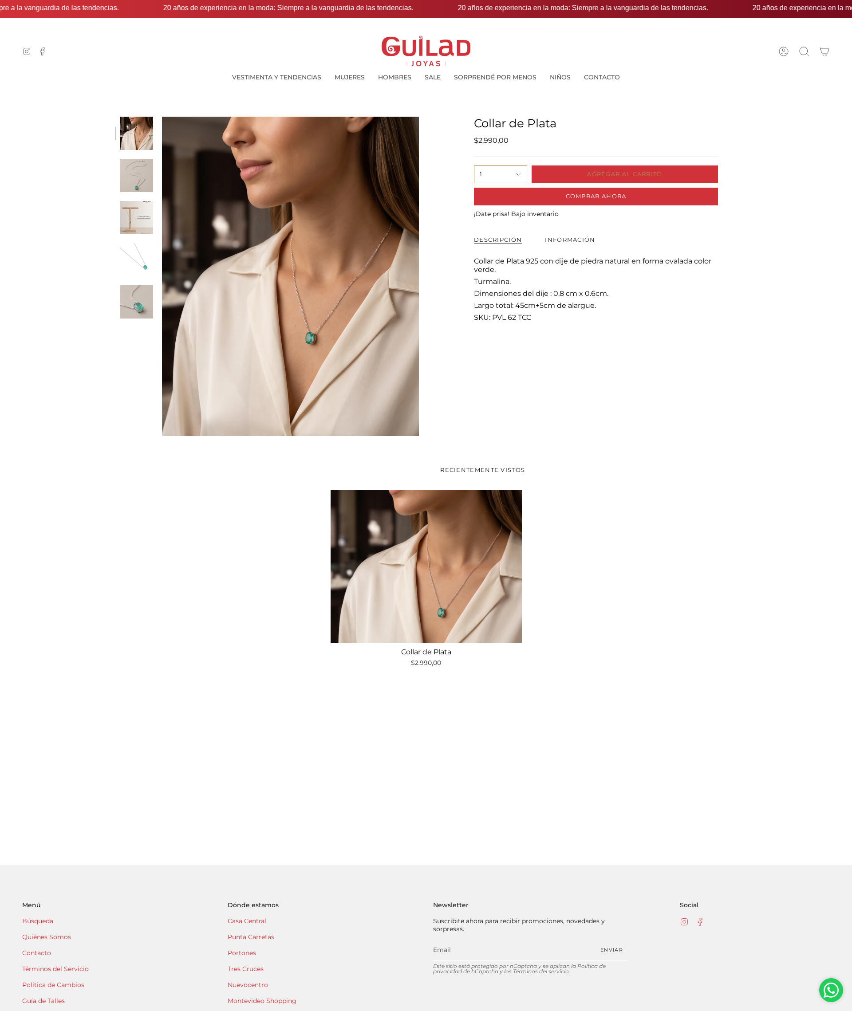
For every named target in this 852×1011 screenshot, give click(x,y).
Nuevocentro (248, 985)
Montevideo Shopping (262, 1001)
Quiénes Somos (46, 937)
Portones (242, 953)
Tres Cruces (246, 969)
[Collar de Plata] (426, 566)
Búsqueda (37, 921)
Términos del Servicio (55, 969)
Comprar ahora (596, 196)
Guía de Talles (43, 1001)
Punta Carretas (251, 937)
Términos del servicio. (541, 971)
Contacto (36, 953)
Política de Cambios (53, 985)
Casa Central (247, 921)
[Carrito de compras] (824, 51)
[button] (804, 51)
